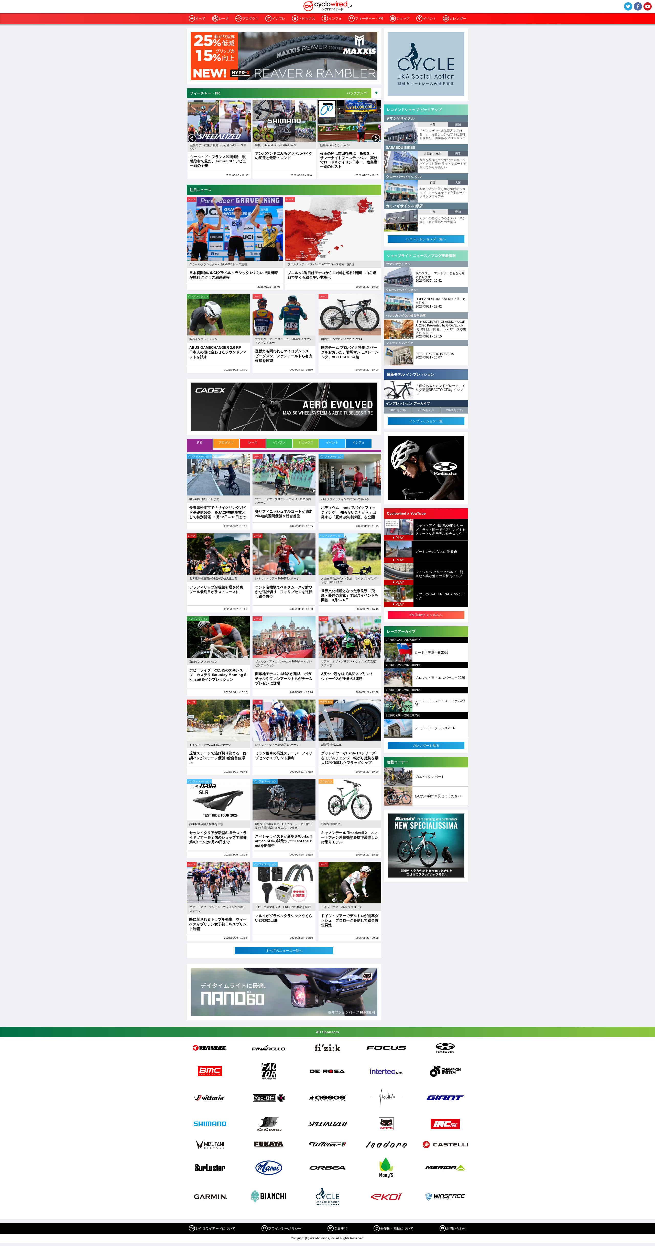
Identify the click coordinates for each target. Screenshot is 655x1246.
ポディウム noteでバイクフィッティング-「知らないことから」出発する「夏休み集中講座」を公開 (348, 512)
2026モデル (397, 410)
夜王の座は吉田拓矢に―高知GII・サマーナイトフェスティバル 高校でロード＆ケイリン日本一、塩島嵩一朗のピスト (283, 159)
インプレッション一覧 (426, 421)
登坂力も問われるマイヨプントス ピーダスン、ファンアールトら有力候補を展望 (283, 355)
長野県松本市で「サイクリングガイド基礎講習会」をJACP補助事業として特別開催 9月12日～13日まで (218, 512)
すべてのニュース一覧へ (284, 951)
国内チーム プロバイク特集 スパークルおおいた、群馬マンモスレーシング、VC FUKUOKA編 (349, 352)
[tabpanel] (284, 704)
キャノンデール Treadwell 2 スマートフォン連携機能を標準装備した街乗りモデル (349, 837)
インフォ (335, 18)
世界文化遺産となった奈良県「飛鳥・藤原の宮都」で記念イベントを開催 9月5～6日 (349, 595)
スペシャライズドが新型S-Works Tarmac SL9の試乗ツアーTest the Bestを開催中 (283, 841)
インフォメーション (199, 456)
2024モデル (454, 410)
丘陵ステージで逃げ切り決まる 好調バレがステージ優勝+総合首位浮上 (218, 757)
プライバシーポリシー (284, 1228)
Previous (192, 139)
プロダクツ (250, 18)
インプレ (278, 18)
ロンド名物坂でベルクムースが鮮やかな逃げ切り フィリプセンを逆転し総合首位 (283, 591)
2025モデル (426, 410)
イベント (429, 18)
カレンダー (458, 18)
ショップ (403, 18)
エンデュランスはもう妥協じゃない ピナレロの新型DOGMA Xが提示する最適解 (350, 157)
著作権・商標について (396, 1228)
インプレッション (198, 296)
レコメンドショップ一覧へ (426, 239)
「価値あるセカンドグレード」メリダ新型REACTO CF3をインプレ (440, 390)
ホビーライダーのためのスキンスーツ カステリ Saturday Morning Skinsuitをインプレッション (218, 674)
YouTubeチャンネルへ (426, 615)
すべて (200, 18)
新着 (199, 442)
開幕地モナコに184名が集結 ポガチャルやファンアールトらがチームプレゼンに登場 (283, 678)
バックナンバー (358, 93)
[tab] (200, 444)
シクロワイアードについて (215, 1228)
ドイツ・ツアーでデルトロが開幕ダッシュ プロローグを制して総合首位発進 (349, 920)
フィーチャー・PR (369, 18)
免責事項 (340, 1228)
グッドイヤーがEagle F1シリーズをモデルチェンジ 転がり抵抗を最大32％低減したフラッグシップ (349, 757)
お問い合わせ (456, 1228)
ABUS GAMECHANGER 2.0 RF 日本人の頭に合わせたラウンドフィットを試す (218, 352)
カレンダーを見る (426, 745)
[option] (219, 139)
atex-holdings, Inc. (322, 1238)
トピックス (307, 18)
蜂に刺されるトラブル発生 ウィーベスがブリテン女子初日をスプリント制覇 (218, 924)
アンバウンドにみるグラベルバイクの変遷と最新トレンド (218, 155)
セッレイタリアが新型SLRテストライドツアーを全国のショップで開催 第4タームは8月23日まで (219, 837)
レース (224, 18)
